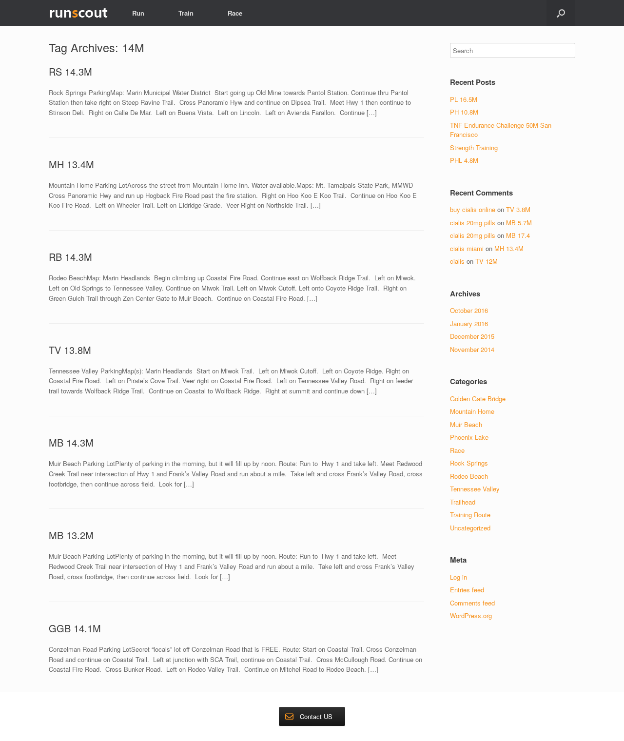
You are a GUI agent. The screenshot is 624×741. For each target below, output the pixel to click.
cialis (457, 261)
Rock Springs (469, 463)
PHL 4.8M (464, 160)
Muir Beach (466, 424)
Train (186, 13)
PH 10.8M (464, 112)
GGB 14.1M (75, 628)
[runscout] (78, 13)
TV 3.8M (518, 209)
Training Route (470, 514)
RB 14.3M (70, 257)
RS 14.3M (70, 71)
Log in (458, 577)
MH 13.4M (71, 164)
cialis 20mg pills (472, 222)
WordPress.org (471, 615)
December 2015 (472, 336)
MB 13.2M (71, 535)
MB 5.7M (519, 222)
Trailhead (462, 502)
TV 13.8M (70, 350)
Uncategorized (470, 527)
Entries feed (467, 589)
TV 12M (486, 261)
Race (235, 13)
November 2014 (472, 349)
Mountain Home (472, 411)
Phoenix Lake (469, 437)
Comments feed (472, 602)
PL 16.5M (463, 99)
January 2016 (469, 323)
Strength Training (474, 147)
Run (138, 13)
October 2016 (469, 310)
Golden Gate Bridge (478, 398)
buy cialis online (472, 209)
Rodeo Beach (469, 476)
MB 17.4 (518, 235)
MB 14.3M (71, 442)
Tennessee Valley (475, 488)
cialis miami (467, 248)
